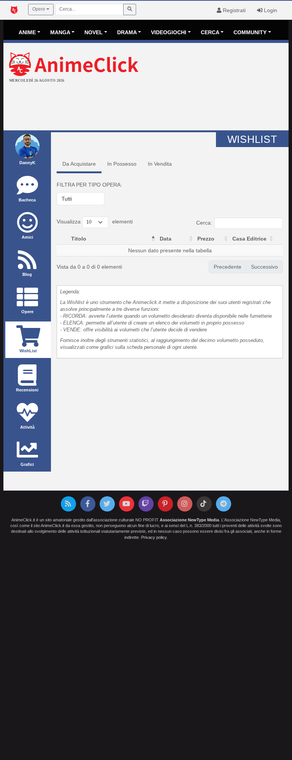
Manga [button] (60, 32)
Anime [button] (27, 32)
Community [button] (250, 32)
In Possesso (121, 164)
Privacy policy (154, 537)
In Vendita (160, 164)
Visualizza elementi (95, 221)
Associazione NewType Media (189, 520)
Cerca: (204, 223)
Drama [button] (127, 32)
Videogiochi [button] (168, 32)
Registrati (233, 10)
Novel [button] (93, 32)
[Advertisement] (146, 107)
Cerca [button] (210, 32)
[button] (153, 238)
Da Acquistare (79, 164)
